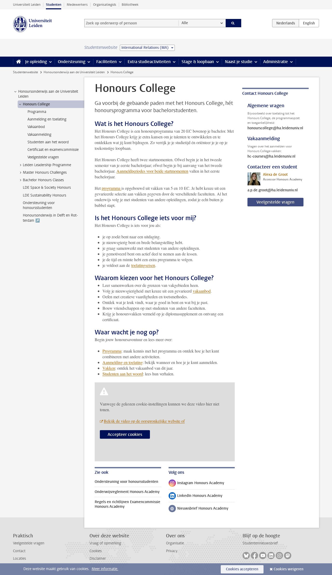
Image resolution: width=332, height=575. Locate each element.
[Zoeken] (233, 23)
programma (111, 188)
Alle (185, 23)
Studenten (53, 4)
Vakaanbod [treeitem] (36, 126)
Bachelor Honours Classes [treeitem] (43, 180)
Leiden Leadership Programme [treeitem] (47, 165)
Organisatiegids (104, 4)
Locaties (19, 558)
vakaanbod (202, 291)
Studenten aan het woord (122, 373)
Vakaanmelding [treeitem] (39, 134)
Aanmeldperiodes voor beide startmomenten (152, 171)
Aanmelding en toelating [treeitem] (46, 119)
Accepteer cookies (125, 434)
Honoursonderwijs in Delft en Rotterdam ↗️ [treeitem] (50, 218)
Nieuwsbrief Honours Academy (198, 509)
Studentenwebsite (25, 72)
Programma (111, 351)
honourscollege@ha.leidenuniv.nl (275, 128)
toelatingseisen (143, 265)
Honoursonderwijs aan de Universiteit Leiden (74, 72)
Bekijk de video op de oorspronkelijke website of (144, 421)
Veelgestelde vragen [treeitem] (43, 157)
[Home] (17, 62)
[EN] (309, 23)
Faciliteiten (106, 61)
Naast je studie (238, 61)
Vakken (108, 368)
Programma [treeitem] (36, 111)
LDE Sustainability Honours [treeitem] (44, 195)
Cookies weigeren (288, 569)
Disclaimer (97, 558)
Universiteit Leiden (26, 4)
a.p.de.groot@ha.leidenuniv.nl (272, 190)
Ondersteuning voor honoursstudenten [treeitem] (39, 205)
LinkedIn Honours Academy (195, 496)
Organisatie (175, 543)
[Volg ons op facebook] (254, 555)
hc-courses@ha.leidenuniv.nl (271, 156)
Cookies (95, 551)
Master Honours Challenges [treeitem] (45, 172)
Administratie (275, 61)
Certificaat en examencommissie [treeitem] (53, 149)
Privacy (171, 551)
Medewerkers (77, 4)
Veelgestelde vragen (275, 202)
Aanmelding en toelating (122, 362)
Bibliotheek (130, 4)
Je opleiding (36, 61)
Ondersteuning (71, 61)
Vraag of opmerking (105, 543)
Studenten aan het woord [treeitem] (48, 142)
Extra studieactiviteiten (149, 61)
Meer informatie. (105, 568)
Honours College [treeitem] (36, 104)
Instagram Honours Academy (196, 484)
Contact (19, 551)
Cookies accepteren (242, 569)
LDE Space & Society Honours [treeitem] (47, 187)
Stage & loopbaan (198, 61)
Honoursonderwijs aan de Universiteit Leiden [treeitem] (48, 94)
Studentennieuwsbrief (260, 543)
